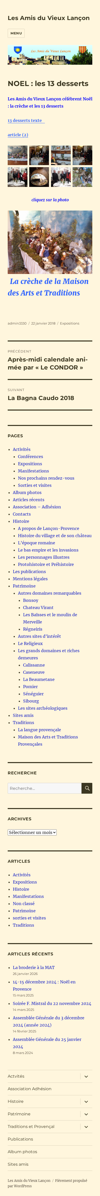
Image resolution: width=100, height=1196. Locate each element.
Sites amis (23, 715)
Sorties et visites (35, 485)
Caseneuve (34, 672)
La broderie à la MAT (34, 967)
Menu (16, 33)
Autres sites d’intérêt (39, 636)
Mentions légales (30, 578)
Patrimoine (24, 585)
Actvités (16, 1076)
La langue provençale (39, 729)
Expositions (69, 323)
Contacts (22, 514)
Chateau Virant (38, 607)
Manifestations (33, 470)
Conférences (30, 456)
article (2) (18, 134)
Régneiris (32, 629)
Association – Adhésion (37, 506)
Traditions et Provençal (31, 1126)
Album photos (27, 492)
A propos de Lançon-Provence (48, 528)
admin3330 (17, 323)
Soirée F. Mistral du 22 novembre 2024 (52, 1003)
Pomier (30, 686)
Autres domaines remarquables (49, 593)
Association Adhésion (30, 1088)
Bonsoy (30, 600)
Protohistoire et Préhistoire (46, 564)
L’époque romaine (36, 542)
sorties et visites (29, 917)
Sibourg (31, 701)
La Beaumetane (39, 679)
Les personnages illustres (43, 557)
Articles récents (28, 499)
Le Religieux (30, 643)
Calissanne (34, 665)
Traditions (23, 722)
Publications (20, 1139)
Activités (22, 449)
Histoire (21, 521)
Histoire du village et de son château (55, 535)
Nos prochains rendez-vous (46, 478)
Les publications (29, 571)
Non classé (24, 903)
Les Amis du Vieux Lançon (49, 18)
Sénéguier (33, 693)
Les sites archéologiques (42, 708)
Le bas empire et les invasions (48, 550)
